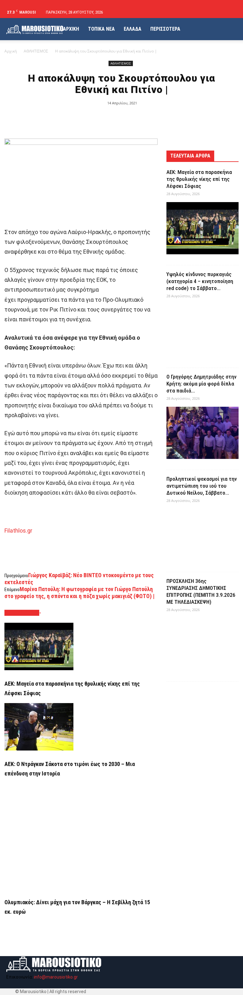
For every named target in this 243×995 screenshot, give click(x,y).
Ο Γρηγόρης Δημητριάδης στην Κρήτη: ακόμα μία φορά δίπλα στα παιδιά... (201, 384)
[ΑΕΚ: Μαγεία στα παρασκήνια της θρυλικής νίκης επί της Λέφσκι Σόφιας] (81, 646)
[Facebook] (211, 12)
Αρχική (10, 51)
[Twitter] (232, 12)
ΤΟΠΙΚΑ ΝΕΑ (101, 29)
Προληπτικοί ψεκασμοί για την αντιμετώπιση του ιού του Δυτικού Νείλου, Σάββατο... (201, 486)
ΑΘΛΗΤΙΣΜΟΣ (36, 51)
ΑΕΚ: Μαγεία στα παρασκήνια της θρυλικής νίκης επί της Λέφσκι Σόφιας (199, 179)
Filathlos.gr (18, 530)
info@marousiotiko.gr (56, 977)
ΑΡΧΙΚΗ (71, 29)
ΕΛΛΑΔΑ (132, 29)
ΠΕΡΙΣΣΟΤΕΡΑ (165, 29)
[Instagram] (221, 12)
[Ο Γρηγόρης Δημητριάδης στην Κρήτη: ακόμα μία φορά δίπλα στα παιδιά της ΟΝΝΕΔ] (202, 433)
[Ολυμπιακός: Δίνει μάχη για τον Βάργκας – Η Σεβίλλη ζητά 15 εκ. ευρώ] (81, 836)
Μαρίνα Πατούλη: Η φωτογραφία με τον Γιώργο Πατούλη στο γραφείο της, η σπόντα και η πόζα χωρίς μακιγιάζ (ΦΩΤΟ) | (79, 592)
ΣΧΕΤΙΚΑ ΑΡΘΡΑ (21, 613)
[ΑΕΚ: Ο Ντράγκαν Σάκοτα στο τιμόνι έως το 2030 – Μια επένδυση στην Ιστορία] (81, 727)
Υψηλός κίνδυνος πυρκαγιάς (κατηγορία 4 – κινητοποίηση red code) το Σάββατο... (199, 281)
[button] (201, 12)
